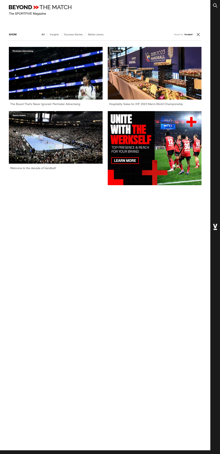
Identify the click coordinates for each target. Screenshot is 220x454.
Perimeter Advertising (23, 51)
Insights (54, 34)
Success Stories (73, 34)
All (43, 34)
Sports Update (19, 115)
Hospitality (116, 51)
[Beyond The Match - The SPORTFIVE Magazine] (40, 10)
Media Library (96, 34)
